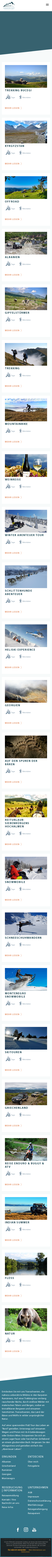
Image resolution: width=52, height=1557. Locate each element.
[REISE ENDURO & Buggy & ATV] (26, 1149)
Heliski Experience (20, 649)
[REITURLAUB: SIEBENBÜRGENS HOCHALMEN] (26, 806)
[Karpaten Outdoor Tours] (9, 5)
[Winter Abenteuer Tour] (26, 521)
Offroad (12, 201)
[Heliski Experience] (26, 635)
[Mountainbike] (26, 410)
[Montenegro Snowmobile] (26, 979)
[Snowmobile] (26, 868)
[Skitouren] (26, 1038)
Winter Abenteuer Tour (24, 535)
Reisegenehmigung (37, 1509)
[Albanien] (26, 243)
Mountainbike (16, 424)
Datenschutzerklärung (39, 1501)
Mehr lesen (12, 108)
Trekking (12, 368)
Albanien (12, 257)
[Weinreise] (26, 465)
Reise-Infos (7, 1507)
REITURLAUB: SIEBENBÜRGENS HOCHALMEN (17, 823)
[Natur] (26, 1319)
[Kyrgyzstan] (26, 132)
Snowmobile (15, 882)
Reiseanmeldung (10, 1496)
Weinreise (13, 479)
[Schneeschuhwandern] (26, 923)
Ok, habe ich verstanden (17, 1550)
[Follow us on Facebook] (18, 1530)
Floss (9, 1278)
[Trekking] (26, 354)
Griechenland (16, 1108)
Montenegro (8, 1478)
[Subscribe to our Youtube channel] (34, 1530)
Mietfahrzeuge (35, 1505)
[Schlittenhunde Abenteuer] (26, 576)
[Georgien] (26, 691)
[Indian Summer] (26, 1208)
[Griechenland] (26, 1094)
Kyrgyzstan (14, 146)
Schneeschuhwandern (23, 938)
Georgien (12, 705)
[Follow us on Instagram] (26, 1530)
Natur (10, 1333)
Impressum (33, 1497)
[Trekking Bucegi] (26, 76)
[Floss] (26, 1264)
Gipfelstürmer (17, 313)
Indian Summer (17, 1222)
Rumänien (7, 1470)
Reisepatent (34, 1513)
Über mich (33, 1462)
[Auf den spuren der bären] (26, 747)
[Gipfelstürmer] (26, 298)
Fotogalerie (34, 1466)
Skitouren (13, 1052)
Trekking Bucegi (18, 90)
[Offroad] (26, 187)
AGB (30, 1493)
